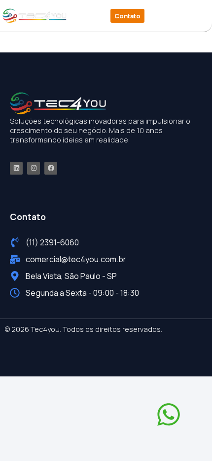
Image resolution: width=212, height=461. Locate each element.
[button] (174, 15)
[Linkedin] (16, 168)
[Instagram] (33, 168)
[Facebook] (50, 168)
